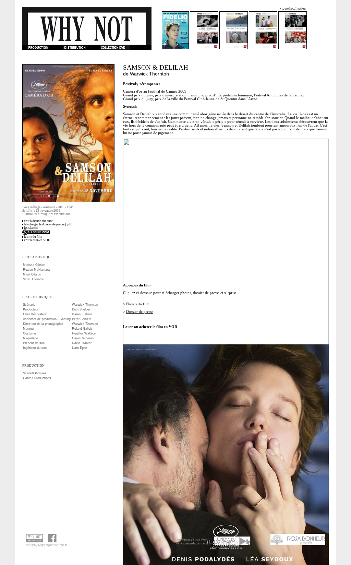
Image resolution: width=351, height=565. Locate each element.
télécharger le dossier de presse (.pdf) (48, 224)
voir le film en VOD (37, 240)
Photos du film (137, 304)
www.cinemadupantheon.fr (193, 543)
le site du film (33, 236)
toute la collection (294, 8)
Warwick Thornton (149, 73)
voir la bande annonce (38, 221)
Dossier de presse (139, 312)
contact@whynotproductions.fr (46, 545)
